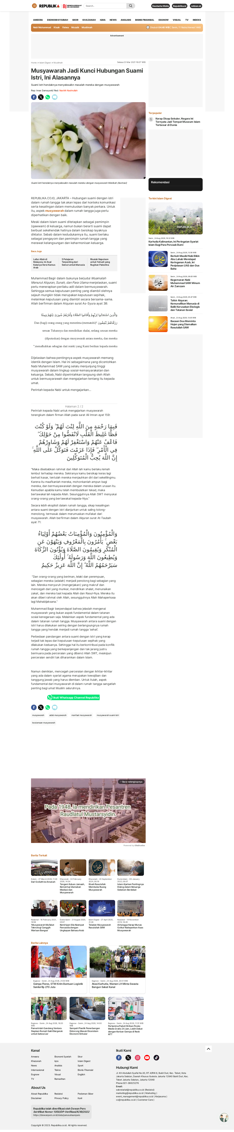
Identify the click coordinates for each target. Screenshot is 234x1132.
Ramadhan (59, 1079)
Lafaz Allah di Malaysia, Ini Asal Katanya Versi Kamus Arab (44, 263)
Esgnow (35, 1074)
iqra (102, 19)
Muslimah (87, 27)
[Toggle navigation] (34, 5)
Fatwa (65, 27)
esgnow (164, 19)
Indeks (197, 19)
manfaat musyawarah (81, 715)
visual (177, 19)
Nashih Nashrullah (68, 90)
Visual (57, 1074)
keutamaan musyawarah (43, 722)
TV (187, 19)
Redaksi (58, 1093)
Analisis (58, 1065)
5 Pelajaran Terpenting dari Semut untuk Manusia (73, 262)
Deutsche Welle (160, 6)
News (34, 1065)
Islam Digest (45, 62)
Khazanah (36, 1061)
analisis (126, 19)
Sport (80, 1065)
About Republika (39, 1093)
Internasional (37, 1070)
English (81, 1074)
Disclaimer (36, 1098)
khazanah (89, 19)
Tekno (57, 1070)
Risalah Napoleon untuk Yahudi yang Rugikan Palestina (100, 262)
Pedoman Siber (85, 1093)
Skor (80, 1056)
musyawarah (54, 211)
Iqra (56, 1061)
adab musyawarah (58, 715)
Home (34, 62)
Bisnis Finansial (144, 19)
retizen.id (196, 6)
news (113, 19)
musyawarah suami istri (108, 715)
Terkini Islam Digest (160, 198)
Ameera (35, 1056)
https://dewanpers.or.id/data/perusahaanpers (56, 1115)
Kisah (57, 27)
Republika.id (179, 6)
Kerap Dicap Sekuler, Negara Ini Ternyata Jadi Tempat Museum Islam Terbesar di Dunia (178, 122)
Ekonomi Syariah (57, 19)
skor (75, 19)
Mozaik (75, 27)
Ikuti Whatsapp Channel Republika (76, 697)
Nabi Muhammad (42, 27)
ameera (38, 19)
